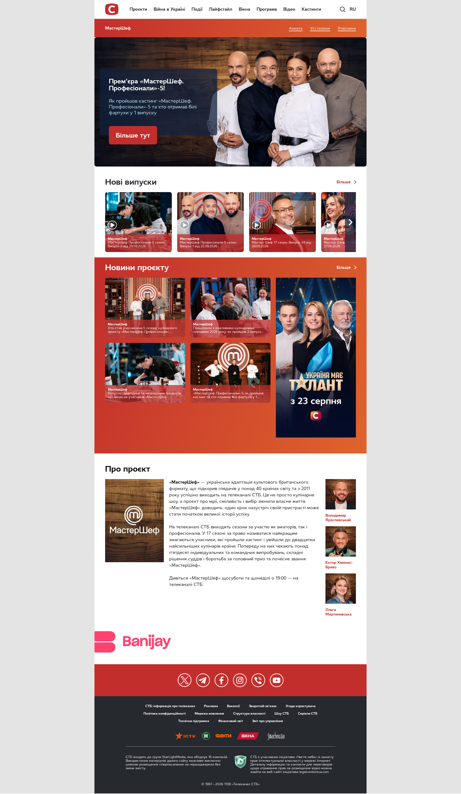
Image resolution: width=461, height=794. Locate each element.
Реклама (211, 706)
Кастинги (311, 9)
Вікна (244, 9)
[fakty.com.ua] (223, 736)
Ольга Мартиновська (338, 612)
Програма (267, 9)
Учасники (347, 28)
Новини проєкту (137, 267)
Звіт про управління (267, 721)
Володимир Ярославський (338, 517)
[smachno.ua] (276, 736)
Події (197, 9)
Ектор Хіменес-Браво (339, 564)
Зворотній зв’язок (263, 706)
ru (353, 9)
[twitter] (185, 680)
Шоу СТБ (282, 713)
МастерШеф (118, 28)
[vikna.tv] (248, 736)
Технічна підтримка (193, 721)
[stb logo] (112, 9)
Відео (289, 9)
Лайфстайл (220, 9)
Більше (344, 182)
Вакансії (233, 706)
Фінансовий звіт (230, 721)
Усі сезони (320, 28)
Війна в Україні (169, 9)
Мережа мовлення (209, 713)
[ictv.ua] (185, 736)
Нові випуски (131, 182)
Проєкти (138, 9)
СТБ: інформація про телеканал (170, 706)
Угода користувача (301, 706)
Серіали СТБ (307, 713)
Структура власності (249, 713)
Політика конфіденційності (165, 713)
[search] (342, 9)
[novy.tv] (206, 736)
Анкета (296, 28)
